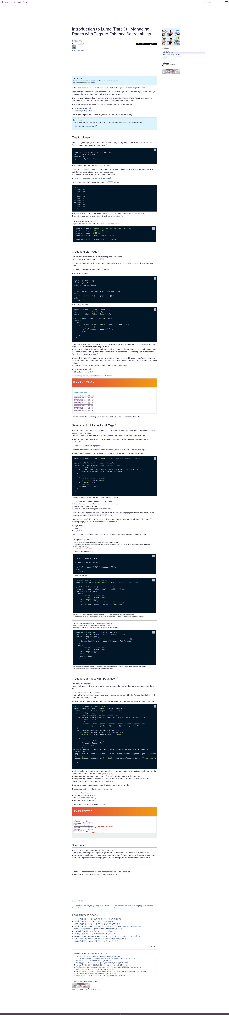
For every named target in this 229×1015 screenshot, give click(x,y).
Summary (165, 57)
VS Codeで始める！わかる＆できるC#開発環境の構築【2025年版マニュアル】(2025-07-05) (105, 958)
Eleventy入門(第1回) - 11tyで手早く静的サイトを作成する (94, 934)
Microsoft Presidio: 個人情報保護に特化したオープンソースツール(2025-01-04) (101, 965)
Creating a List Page (168, 52)
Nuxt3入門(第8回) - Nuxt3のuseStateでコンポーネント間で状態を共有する (101, 939)
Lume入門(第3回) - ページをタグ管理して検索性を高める (94, 921)
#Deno (83, 50)
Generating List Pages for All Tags (171, 54)
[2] (122, 348)
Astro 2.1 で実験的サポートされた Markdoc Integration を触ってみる (99, 929)
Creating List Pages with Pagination (172, 56)
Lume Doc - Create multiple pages (86, 446)
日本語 (74, 40)
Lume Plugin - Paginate (82, 111)
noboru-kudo (81, 44)
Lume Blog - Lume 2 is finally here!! (85, 126)
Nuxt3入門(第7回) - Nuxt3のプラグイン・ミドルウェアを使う (96, 941)
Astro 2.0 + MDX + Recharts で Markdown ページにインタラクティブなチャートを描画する (107, 936)
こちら (85, 989)
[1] (121, 215)
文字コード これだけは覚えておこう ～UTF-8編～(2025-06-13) (96, 969)
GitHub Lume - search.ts (83, 372)
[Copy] (155, 150)
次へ (153, 946)
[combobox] (213, 2)
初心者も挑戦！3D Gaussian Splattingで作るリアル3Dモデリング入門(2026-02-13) (102, 963)
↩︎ (131, 872)
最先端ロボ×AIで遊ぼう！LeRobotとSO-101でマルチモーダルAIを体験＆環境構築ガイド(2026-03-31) (108, 967)
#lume (74, 50)
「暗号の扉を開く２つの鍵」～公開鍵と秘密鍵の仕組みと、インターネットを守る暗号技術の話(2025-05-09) (111, 971)
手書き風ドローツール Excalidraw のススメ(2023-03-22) (94, 961)
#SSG (78, 50)
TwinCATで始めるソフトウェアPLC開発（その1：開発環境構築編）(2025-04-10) (101, 976)
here (93, 82)
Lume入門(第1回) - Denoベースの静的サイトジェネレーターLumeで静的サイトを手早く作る (107, 926)
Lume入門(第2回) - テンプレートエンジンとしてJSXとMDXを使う (98, 924)
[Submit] (205, 2)
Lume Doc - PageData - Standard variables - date (92, 178)
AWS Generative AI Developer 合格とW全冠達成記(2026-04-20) (96, 973)
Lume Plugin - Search (81, 108)
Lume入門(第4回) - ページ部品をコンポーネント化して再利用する (98, 919)
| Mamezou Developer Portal (15, 2)
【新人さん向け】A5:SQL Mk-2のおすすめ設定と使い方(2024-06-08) (98, 956)
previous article (82, 88)
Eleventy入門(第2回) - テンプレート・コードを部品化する (95, 931)
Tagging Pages (166, 51)
